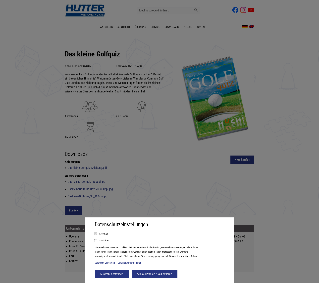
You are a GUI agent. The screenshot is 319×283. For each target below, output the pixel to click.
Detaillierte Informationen (129, 262)
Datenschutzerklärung (105, 262)
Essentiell (103, 233)
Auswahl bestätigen (111, 274)
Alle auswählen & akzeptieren (154, 274)
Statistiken (104, 240)
